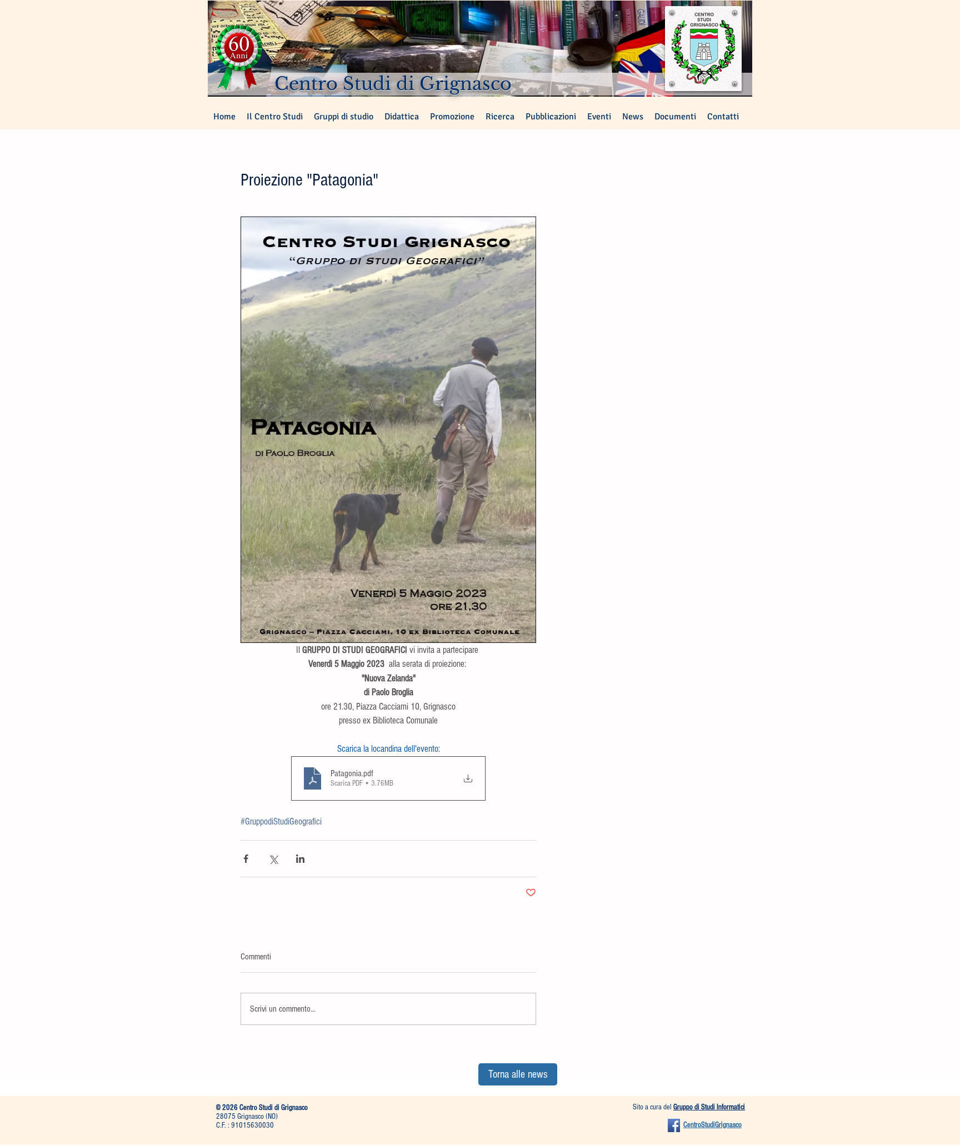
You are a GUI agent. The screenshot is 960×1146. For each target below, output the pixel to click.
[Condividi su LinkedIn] (300, 858)
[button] (343, 116)
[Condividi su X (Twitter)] (273, 858)
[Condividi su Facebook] (246, 858)
